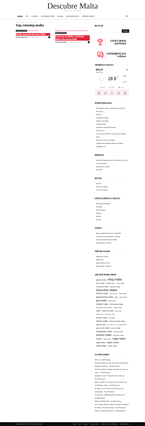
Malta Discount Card (103, 263)
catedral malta (110, 283)
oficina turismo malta (117, 321)
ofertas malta (102, 321)
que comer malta (111, 324)
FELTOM (99, 170)
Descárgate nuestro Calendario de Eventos (110, 108)
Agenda (60, 16)
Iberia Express (101, 210)
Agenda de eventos (21, 30)
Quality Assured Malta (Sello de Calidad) (109, 143)
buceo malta (100, 283)
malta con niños (108, 311)
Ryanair (98, 213)
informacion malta (116, 304)
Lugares (35, 16)
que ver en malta (102, 328)
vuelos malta (112, 346)
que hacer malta (122, 324)
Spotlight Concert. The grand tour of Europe (109, 376)
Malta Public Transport (103, 266)
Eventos (98, 114)
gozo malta (123, 297)
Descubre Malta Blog (21, 37)
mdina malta (99, 314)
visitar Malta (101, 346)
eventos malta (102, 293)
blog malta (115, 279)
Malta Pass (99, 260)
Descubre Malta (106, 290)
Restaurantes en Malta (103, 243)
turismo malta (103, 335)
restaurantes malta (104, 331)
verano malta (107, 339)
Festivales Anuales (102, 118)
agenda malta (101, 280)
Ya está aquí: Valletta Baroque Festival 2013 (110, 395)
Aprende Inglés (88, 16)
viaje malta (100, 342)
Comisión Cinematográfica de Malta (108, 236)
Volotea (98, 216)
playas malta (101, 324)
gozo (116, 297)
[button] (126, 17)
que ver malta (115, 328)
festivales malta (113, 293)
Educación (99, 111)
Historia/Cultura (47, 16)
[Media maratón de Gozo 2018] (33, 30)
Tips (27, 16)
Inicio (17, 22)
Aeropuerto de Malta (103, 203)
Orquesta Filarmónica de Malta (106, 239)
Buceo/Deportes (72, 16)
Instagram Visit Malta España (106, 127)
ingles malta (117, 307)
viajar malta (118, 339)
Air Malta (99, 207)
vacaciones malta (118, 335)
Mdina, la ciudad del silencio (104, 411)
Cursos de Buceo (102, 190)
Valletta (99, 339)
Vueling (98, 219)
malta (98, 311)
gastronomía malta (104, 297)
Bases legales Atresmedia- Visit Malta (108, 233)
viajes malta (113, 342)
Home (19, 16)
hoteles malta (102, 304)
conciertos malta (102, 287)
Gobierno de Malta (102, 121)
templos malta (118, 331)
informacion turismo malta (104, 307)
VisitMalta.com (101, 146)
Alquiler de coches (102, 256)
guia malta (101, 300)
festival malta (122, 293)
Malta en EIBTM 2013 (102, 401)
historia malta (112, 301)
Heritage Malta (101, 124)
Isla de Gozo (100, 130)
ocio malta (112, 318)
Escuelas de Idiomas (103, 166)
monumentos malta (109, 314)
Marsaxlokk (118, 311)
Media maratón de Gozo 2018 (30, 34)
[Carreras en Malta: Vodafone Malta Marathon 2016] (72, 31)
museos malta (101, 318)
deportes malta (115, 287)
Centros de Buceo (102, 187)
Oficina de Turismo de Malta (105, 140)
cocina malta (120, 283)
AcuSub (98, 183)
